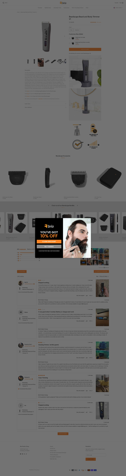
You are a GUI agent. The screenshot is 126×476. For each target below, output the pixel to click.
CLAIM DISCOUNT (49, 241)
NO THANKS (49, 246)
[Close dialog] (89, 220)
